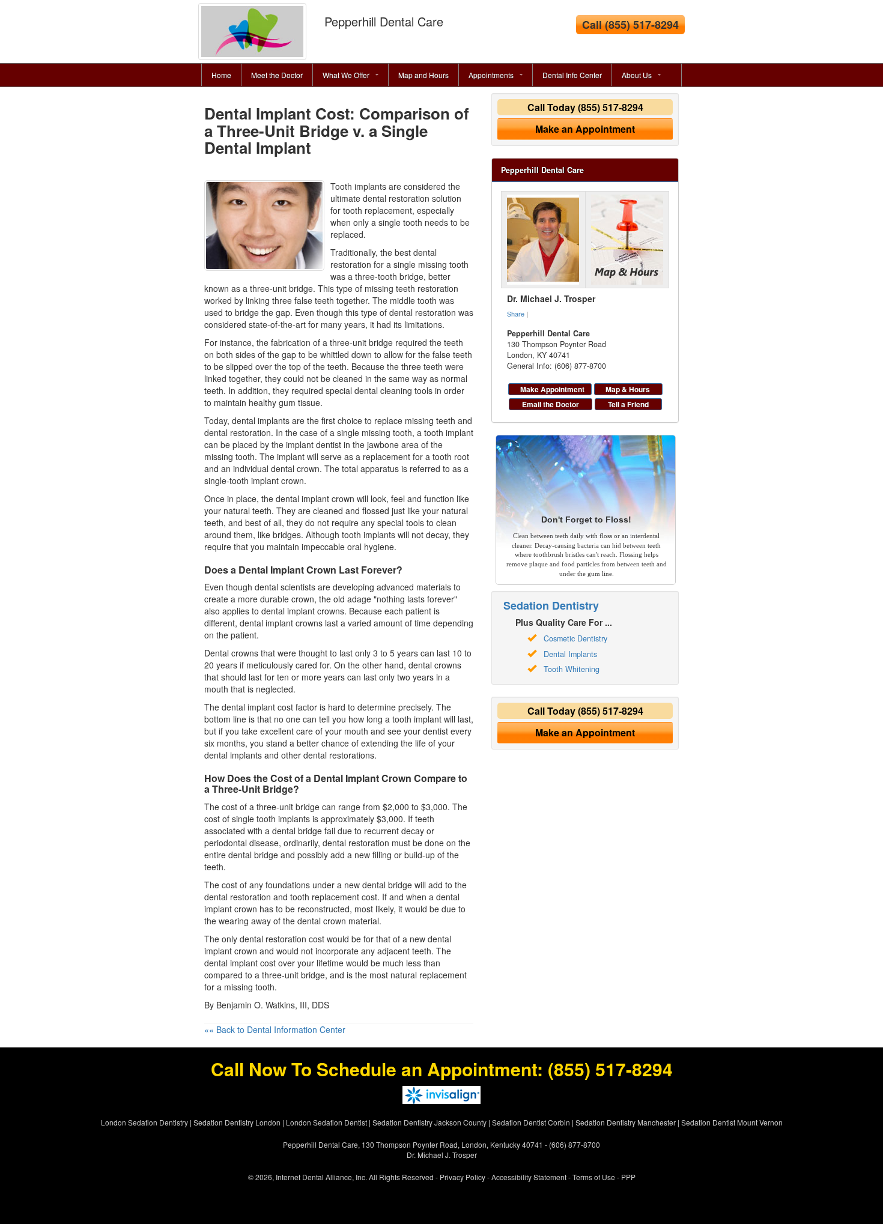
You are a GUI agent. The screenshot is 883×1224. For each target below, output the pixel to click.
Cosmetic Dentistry (575, 638)
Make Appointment (552, 389)
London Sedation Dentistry (144, 1122)
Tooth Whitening (571, 669)
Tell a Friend (628, 404)
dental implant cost (257, 707)
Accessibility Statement (528, 1177)
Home (221, 75)
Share (515, 313)
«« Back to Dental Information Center (274, 1029)
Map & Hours (627, 389)
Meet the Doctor (277, 75)
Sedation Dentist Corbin (531, 1122)
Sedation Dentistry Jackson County (429, 1122)
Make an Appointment (585, 129)
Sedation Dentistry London (237, 1122)
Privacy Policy (462, 1177)
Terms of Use (593, 1177)
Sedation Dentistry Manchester (625, 1122)
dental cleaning (383, 390)
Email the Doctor (550, 404)
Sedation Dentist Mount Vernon (732, 1122)
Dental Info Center (572, 75)
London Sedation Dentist (326, 1122)
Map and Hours (423, 75)
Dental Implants (570, 654)
